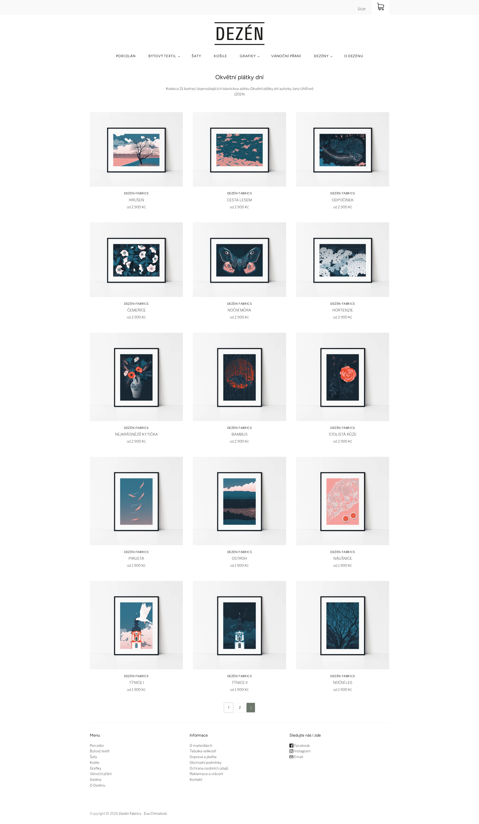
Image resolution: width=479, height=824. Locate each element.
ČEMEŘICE (136, 310)
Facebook (301, 745)
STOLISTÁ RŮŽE (343, 434)
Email (298, 757)
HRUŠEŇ (136, 200)
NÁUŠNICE (342, 558)
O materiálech (201, 745)
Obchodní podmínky (206, 762)
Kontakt (196, 779)
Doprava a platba (203, 757)
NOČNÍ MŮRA (239, 310)
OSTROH (239, 558)
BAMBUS (239, 434)
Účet (361, 9)
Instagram (302, 751)
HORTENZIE (342, 310)
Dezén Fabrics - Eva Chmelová (143, 813)
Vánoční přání (286, 56)
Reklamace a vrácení (206, 774)
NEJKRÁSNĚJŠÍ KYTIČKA (136, 434)
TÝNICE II (239, 682)
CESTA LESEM (239, 200)
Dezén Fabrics (136, 193)
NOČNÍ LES (342, 682)
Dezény (321, 56)
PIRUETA (136, 558)
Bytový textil (162, 56)
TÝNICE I (136, 682)
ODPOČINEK (343, 200)
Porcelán (126, 56)
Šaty (196, 56)
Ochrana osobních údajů (209, 768)
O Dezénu (353, 56)
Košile (220, 56)
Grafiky (247, 56)
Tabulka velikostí (203, 751)
